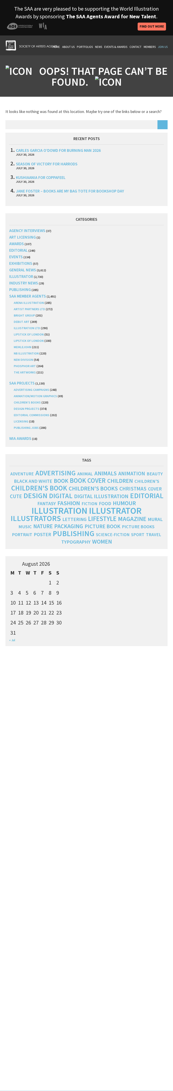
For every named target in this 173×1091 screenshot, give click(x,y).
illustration (59, 510)
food (105, 503)
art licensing (22, 237)
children (120, 480)
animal (85, 474)
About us (68, 47)
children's (146, 481)
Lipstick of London (29, 334)
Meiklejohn (22, 347)
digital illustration (101, 496)
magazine (132, 519)
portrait (22, 534)
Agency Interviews (27, 230)
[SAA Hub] (31, 45)
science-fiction (113, 534)
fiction (89, 503)
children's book (39, 488)
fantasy (46, 503)
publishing (20, 289)
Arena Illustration (29, 303)
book (61, 480)
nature (43, 526)
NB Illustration (26, 353)
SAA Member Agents (27, 296)
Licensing (21, 421)
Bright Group (24, 315)
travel (153, 534)
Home (56, 47)
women (102, 541)
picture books (138, 527)
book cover (88, 480)
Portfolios (85, 47)
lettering (74, 519)
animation (131, 473)
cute (16, 496)
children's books (93, 488)
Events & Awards (115, 47)
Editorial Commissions (31, 415)
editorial (18, 250)
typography (76, 542)
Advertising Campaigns (31, 390)
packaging (68, 526)
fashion (68, 503)
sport (137, 534)
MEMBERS (150, 47)
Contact (135, 47)
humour (124, 503)
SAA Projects (22, 383)
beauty (155, 474)
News (98, 47)
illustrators (36, 518)
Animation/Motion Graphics (35, 396)
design (35, 495)
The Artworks (25, 372)
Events (16, 256)
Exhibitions (20, 263)
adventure (22, 473)
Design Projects (26, 409)
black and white (33, 481)
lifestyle (102, 519)
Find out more (152, 26)
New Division (23, 360)
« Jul (12, 640)
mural (155, 519)
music (25, 527)
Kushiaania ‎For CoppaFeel (41, 177)
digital (61, 495)
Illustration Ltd (27, 328)
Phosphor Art (25, 366)
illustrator (21, 276)
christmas (132, 488)
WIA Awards (20, 438)
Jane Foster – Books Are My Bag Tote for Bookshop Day (70, 191)
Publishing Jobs (26, 428)
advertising (55, 473)
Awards (16, 243)
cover (155, 489)
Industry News (23, 283)
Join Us (163, 47)
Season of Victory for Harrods (46, 164)
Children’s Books (27, 402)
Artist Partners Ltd (29, 309)
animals (105, 473)
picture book (102, 526)
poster (42, 534)
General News (22, 269)
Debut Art (22, 322)
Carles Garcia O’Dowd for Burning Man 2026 (58, 150)
